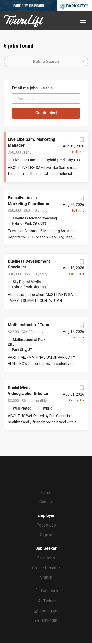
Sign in (46, 534)
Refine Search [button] (46, 61)
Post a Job (46, 525)
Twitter (49, 601)
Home (46, 492)
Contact (46, 501)
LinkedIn (49, 620)
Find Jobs (46, 558)
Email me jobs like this (32, 88)
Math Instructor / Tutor (29, 324)
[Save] (81, 141)
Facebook (50, 590)
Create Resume (46, 567)
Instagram (50, 610)
